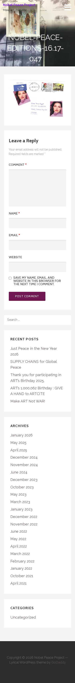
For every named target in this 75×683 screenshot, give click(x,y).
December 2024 (24, 457)
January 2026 (21, 435)
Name (14, 213)
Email (14, 235)
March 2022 (20, 554)
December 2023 (23, 480)
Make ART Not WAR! (27, 401)
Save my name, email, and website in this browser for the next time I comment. (37, 281)
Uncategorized (23, 617)
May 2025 (18, 443)
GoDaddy (58, 662)
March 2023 (20, 502)
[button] (69, 7)
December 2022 (23, 517)
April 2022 (18, 546)
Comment (18, 165)
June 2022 (18, 531)
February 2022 (22, 561)
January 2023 (21, 509)
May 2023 (18, 494)
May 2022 (18, 539)
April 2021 (18, 583)
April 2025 (18, 450)
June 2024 (18, 472)
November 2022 (23, 524)
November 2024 (24, 465)
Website (15, 257)
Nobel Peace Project (19, 5)
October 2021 (21, 576)
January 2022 (21, 568)
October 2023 (22, 487)
